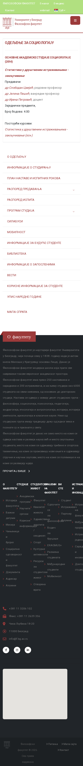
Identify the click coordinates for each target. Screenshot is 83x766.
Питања (52, 744)
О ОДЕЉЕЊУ (16, 156)
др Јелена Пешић (17, 93)
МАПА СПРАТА (17, 312)
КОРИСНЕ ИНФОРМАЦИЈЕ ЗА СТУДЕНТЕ (35, 286)
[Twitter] (17, 650)
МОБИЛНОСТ (16, 232)
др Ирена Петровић (18, 99)
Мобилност (54, 576)
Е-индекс (59, 3)
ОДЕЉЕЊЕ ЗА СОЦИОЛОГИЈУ (29, 43)
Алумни (11, 585)
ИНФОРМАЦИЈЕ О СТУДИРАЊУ (29, 167)
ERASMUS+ (54, 545)
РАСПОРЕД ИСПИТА (20, 199)
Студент (66, 500)
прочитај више (15, 471)
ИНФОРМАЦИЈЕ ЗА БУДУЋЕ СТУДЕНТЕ (34, 243)
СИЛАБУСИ (15, 221)
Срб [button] (61, 10)
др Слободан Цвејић (19, 87)
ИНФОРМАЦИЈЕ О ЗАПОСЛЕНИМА (31, 264)
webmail (45, 10)
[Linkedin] (28, 650)
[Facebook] (6, 650)
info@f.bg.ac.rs (18, 638)
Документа (13, 572)
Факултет (39, 500)
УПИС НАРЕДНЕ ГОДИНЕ (24, 296)
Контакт (10, 10)
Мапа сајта (70, 744)
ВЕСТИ (11, 275)
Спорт (37, 542)
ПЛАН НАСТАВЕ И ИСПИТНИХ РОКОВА (33, 178)
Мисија (10, 524)
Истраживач (69, 507)
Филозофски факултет (19, 3)
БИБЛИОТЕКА (16, 253)
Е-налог (44, 3)
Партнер (66, 513)
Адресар (11, 578)
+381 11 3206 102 (20, 608)
